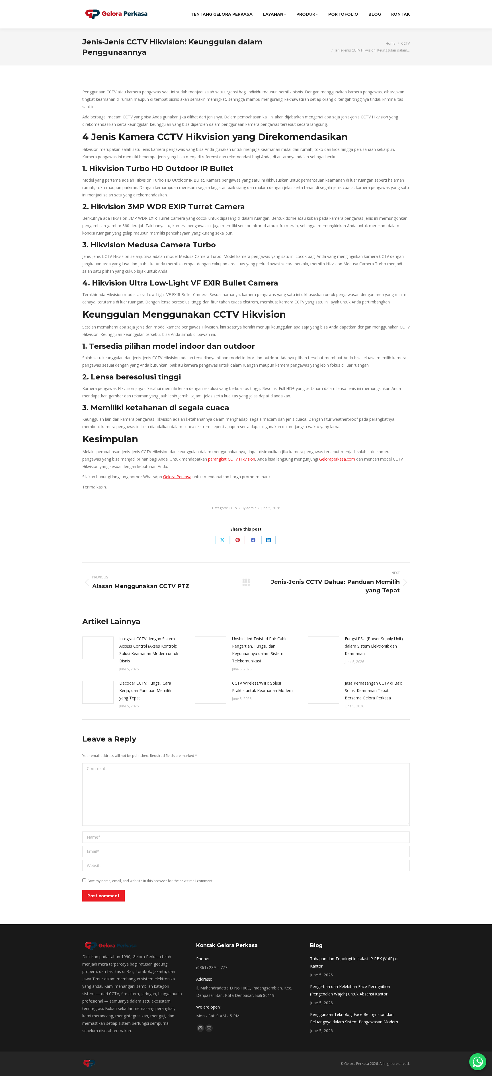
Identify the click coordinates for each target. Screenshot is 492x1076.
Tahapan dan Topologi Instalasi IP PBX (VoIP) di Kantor (354, 962)
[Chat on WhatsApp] (477, 1061)
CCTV (233, 508)
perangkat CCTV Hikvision (231, 459)
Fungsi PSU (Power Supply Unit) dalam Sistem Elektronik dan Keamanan (374, 646)
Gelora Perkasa (177, 476)
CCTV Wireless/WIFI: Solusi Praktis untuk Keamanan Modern (262, 686)
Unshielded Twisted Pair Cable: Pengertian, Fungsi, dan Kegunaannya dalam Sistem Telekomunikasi (260, 650)
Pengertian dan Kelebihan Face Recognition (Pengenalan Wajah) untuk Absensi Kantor (350, 990)
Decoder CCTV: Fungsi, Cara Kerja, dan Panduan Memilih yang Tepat (145, 690)
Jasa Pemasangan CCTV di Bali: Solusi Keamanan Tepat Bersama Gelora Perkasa (373, 690)
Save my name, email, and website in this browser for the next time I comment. (150, 880)
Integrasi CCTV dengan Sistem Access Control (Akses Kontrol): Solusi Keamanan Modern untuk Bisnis (148, 650)
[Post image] (98, 647)
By (249, 508)
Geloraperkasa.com (337, 459)
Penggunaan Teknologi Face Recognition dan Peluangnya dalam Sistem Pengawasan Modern (354, 1018)
